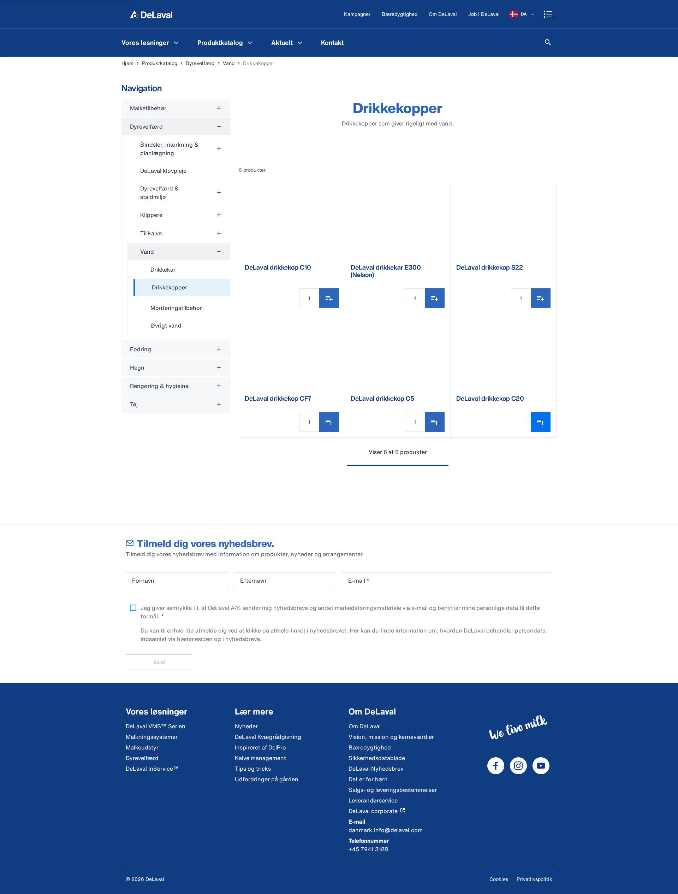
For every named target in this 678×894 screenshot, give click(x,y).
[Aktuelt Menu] (300, 42)
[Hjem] (151, 14)
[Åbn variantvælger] (541, 422)
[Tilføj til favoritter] (329, 298)
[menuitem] (151, 42)
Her (354, 630)
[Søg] (548, 42)
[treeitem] (181, 287)
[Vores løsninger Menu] (176, 42)
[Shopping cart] (548, 14)
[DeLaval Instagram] (518, 765)
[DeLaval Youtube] (541, 765)
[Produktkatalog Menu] (250, 42)
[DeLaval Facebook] (495, 765)
